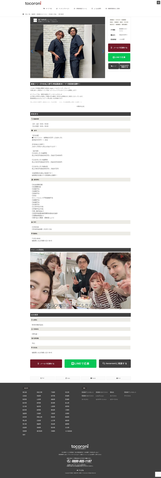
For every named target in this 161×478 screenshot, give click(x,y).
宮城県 (67, 396)
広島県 (39, 420)
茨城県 (67, 399)
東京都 (25, 392)
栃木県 (25, 403)
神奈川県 (39, 392)
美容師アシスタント (88, 392)
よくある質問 (97, 8)
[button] (32, 51)
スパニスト (85, 399)
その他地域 (68, 431)
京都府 (39, 413)
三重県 (67, 410)
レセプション (100, 396)
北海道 (25, 396)
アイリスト (127, 396)
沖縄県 (53, 431)
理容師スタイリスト (88, 396)
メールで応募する (121, 48)
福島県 (53, 399)
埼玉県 (67, 392)
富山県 (67, 403)
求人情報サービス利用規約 (68, 452)
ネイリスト (113, 396)
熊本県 (53, 427)
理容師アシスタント (130, 392)
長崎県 (39, 427)
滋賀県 (25, 413)
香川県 (25, 424)
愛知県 (53, 410)
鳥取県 (53, 417)
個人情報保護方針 (79, 452)
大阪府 (53, 413)
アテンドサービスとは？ (73, 454)
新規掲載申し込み (63, 454)
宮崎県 (25, 431)
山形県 (39, 399)
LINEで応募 (120, 57)
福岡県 (67, 424)
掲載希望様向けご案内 (113, 8)
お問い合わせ (98, 454)
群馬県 (39, 403)
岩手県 (53, 396)
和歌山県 (39, 417)
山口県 (53, 420)
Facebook (79, 470)
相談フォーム (83, 454)
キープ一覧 (48, 8)
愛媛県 (39, 424)
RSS (83, 470)
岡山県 (25, 420)
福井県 (39, 406)
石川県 (25, 406)
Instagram (81, 470)
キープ (114, 66)
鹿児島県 (39, 431)
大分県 (67, 427)
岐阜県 (25, 410)
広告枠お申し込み (94, 452)
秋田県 (25, 399)
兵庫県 (67, 413)
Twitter (77, 470)
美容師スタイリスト (102, 392)
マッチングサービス (63, 8)
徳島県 (67, 420)
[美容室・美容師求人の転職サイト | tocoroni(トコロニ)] (33, 3)
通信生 (112, 392)
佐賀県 (25, 427)
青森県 (39, 396)
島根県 (67, 417)
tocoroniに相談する (124, 66)
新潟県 (53, 403)
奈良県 (25, 417)
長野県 (67, 406)
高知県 (53, 424)
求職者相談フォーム (81, 8)
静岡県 (39, 410)
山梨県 (53, 406)
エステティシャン (101, 399)
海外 (24, 434)
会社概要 (87, 452)
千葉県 (53, 392)
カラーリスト (114, 399)
